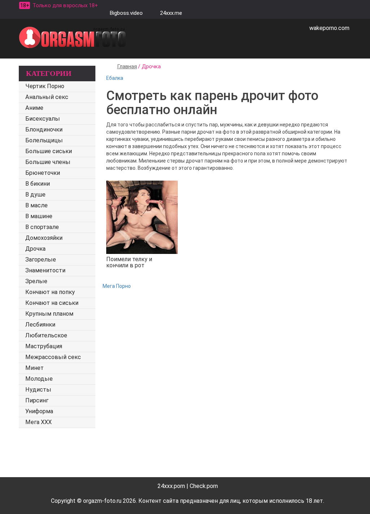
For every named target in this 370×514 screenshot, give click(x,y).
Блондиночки (44, 129)
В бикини (37, 183)
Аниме (34, 107)
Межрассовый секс (53, 357)
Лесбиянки (40, 324)
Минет (34, 367)
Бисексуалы (42, 118)
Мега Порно (117, 286)
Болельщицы (44, 140)
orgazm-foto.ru (102, 500)
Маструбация (43, 346)
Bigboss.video (126, 13)
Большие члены (47, 162)
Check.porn (204, 486)
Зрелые (36, 281)
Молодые (39, 378)
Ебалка (114, 78)
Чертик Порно (44, 86)
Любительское (46, 335)
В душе (35, 194)
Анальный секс (46, 97)
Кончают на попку (50, 292)
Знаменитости (45, 270)
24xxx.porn (171, 486)
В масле (36, 205)
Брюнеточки (42, 172)
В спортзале (42, 227)
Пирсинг (36, 400)
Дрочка (35, 248)
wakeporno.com (329, 28)
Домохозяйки (44, 237)
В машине (38, 216)
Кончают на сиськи (51, 302)
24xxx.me (171, 13)
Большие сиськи (48, 151)
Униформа (39, 411)
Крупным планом (49, 313)
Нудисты (38, 389)
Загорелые (40, 259)
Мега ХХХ (38, 422)
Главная (127, 66)
